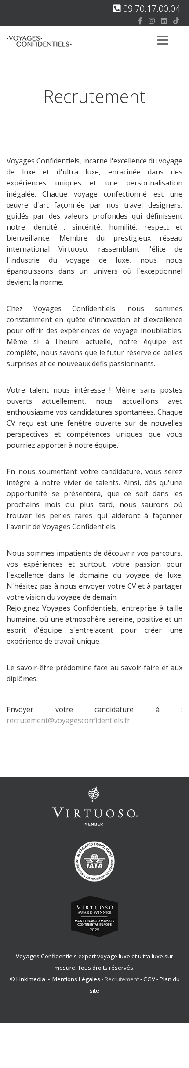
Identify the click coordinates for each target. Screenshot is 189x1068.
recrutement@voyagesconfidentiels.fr (68, 720)
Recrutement (122, 979)
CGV (149, 979)
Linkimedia (30, 979)
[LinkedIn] (164, 21)
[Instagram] (152, 21)
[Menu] (162, 41)
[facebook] (140, 21)
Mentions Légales (76, 979)
